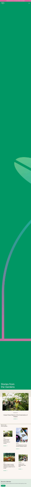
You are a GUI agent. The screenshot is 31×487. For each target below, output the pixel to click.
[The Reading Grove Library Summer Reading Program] (22, 435)
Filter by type (3, 425)
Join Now (3, 485)
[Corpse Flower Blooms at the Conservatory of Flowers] (15, 402)
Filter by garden (4, 426)
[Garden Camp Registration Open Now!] (23, 457)
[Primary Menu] (29, 3)
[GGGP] (3, 3)
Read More (4, 470)
